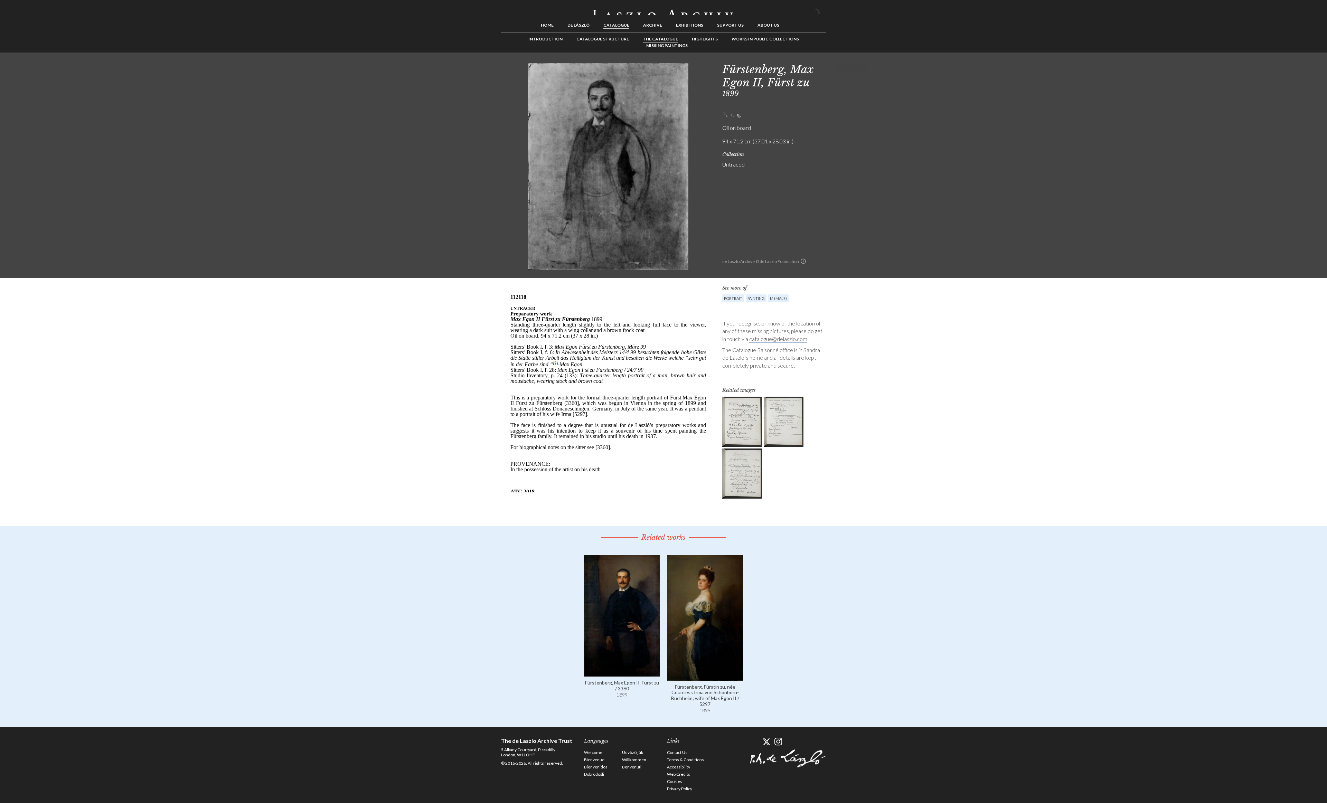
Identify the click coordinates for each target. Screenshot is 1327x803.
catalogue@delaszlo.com (778, 339)
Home (547, 25)
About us (768, 25)
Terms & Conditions (685, 759)
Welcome (593, 752)
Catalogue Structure (602, 38)
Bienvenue (594, 759)
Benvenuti (631, 766)
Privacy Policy (679, 788)
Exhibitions (689, 25)
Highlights (705, 38)
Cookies (674, 781)
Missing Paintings (667, 45)
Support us (730, 25)
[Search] (821, 9)
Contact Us (677, 752)
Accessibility (678, 766)
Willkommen (634, 759)
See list (849, 68)
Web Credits (678, 774)
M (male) (778, 298)
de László (578, 25)
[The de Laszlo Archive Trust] (663, 9)
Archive (652, 25)
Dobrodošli (594, 774)
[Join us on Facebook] (754, 741)
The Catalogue (660, 38)
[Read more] (622, 673)
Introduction (545, 38)
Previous (838, 68)
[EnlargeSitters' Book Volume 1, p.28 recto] (742, 473)
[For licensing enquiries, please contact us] (803, 261)
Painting (756, 298)
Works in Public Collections (765, 38)
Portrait (733, 298)
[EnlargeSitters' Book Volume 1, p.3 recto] (742, 422)
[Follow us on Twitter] (766, 741)
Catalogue (616, 25)
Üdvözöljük (632, 752)
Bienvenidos (596, 766)
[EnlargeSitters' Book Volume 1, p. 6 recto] (783, 422)
